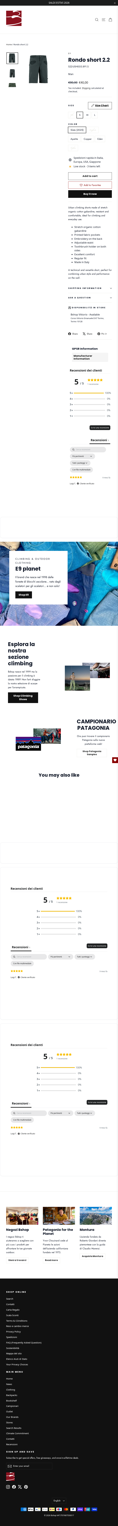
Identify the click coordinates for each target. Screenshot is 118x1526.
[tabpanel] (90, 476)
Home (9, 44)
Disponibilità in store (89, 307)
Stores (9, 1422)
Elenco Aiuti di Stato (16, 1358)
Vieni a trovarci (17, 1260)
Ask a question (79, 297)
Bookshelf (11, 1400)
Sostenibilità (12, 1348)
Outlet (9, 1411)
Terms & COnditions (16, 1320)
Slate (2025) (77, 130)
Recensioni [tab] (100, 440)
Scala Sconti (12, 1315)
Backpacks (11, 1395)
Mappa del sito (14, 1353)
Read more (51, 1260)
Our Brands (12, 1416)
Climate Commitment (17, 1433)
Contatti (10, 1304)
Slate (73, 148)
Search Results (13, 1427)
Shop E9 (24, 595)
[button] (90, 393)
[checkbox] (81, 470)
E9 (69, 53)
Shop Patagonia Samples (92, 753)
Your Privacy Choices (17, 1364)
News (9, 1384)
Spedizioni (11, 1337)
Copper (88, 139)
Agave (92, 130)
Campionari (12, 1405)
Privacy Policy (13, 1331)
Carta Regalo (13, 1309)
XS (72, 115)
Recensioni (12, 1444)
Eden (100, 139)
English (57, 1500)
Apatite (74, 139)
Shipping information (85, 288)
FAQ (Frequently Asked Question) (23, 1342)
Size (88, 105)
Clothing (10, 1389)
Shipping (86, 88)
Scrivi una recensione (100, 427)
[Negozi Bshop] (22, 1216)
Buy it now (90, 194)
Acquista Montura (92, 1256)
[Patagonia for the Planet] (59, 1216)
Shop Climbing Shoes (23, 697)
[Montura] (96, 1216)
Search (9, 1298)
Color (73, 124)
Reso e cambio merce (17, 1326)
